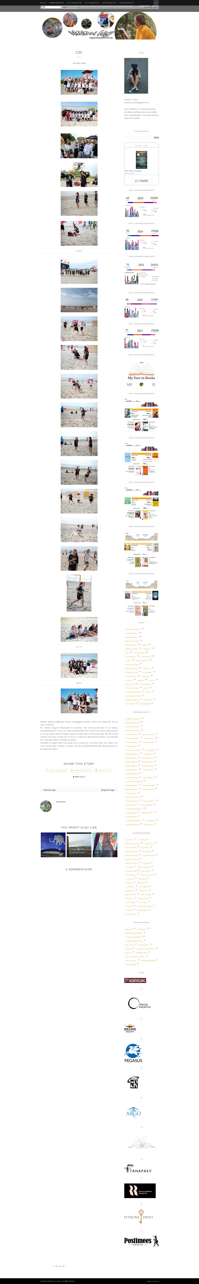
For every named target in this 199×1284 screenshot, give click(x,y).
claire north (130, 891)
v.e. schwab (141, 840)
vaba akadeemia (131, 964)
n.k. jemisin (146, 863)
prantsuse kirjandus (133, 797)
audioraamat (147, 672)
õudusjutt (147, 668)
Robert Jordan (130, 173)
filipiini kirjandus (149, 742)
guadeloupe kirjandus (133, 750)
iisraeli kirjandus (131, 758)
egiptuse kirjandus (132, 742)
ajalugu (151, 680)
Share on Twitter (82, 770)
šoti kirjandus (148, 824)
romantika (147, 649)
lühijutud (129, 680)
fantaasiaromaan (132, 633)
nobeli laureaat (131, 960)
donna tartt (143, 891)
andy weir (143, 902)
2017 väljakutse (92, 3)
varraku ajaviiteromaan (134, 933)
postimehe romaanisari (134, 937)
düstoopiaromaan (132, 664)
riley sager (129, 867)
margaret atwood (132, 851)
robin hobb (141, 883)
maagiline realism (132, 668)
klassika (128, 661)
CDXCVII (98, 844)
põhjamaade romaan (148, 960)
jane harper (142, 879)
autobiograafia (131, 676)
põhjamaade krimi (132, 672)
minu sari (129, 929)
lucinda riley (148, 844)
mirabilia (129, 949)
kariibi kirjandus (148, 770)
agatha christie (131, 847)
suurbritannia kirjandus (134, 809)
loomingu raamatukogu (134, 941)
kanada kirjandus (132, 770)
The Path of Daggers (133, 171)
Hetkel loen (141, 146)
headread (140, 680)
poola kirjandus (131, 793)
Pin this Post (105, 770)
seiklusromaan (145, 704)
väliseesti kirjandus (132, 824)
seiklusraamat (131, 704)
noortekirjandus (131, 637)
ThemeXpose (58, 1281)
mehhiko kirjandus (149, 785)
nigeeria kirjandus (132, 789)
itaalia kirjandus (147, 762)
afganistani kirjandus (133, 719)
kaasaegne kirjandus (133, 629)
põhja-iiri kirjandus (132, 801)
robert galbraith (144, 867)
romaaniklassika (142, 953)
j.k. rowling (130, 879)
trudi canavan (131, 902)
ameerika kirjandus (132, 723)
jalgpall (82, 777)
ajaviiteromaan (139, 653)
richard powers (131, 914)
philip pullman (146, 894)
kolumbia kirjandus (132, 774)
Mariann (61, 802)
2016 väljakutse (74, 3)
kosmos (146, 688)
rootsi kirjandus (149, 801)
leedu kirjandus (148, 777)
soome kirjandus (146, 805)
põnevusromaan (131, 645)
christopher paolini (145, 906)
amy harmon (143, 887)
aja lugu (128, 953)
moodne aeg (141, 929)
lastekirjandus (131, 657)
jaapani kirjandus (131, 766)
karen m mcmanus (132, 863)
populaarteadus (145, 684)
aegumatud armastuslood (145, 949)
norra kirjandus (148, 789)
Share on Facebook (58, 770)
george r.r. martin (132, 859)
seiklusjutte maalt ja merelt (135, 957)
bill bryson (129, 906)
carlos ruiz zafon (147, 875)
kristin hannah (142, 910)
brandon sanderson (133, 844)
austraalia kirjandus (133, 730)
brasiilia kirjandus (148, 734)
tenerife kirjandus (147, 813)
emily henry (145, 847)
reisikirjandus (146, 657)
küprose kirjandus (132, 777)
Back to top (152, 1281)
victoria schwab (131, 871)
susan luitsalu (143, 898)
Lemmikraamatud (56, 3)
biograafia (145, 676)
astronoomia (148, 700)
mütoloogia (130, 684)
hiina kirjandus (150, 750)
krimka (144, 645)
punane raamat (143, 945)
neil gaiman (147, 851)
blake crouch (146, 871)
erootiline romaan (132, 688)
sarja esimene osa (142, 661)
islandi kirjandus (131, 762)
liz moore (129, 883)
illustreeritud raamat (133, 692)
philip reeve (129, 898)
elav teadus (130, 945)
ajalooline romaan (132, 641)
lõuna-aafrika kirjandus (134, 781)
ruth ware (129, 840)
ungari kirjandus (131, 817)
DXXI (71, 852)
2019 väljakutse (127, 3)
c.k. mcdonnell (131, 875)
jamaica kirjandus (148, 766)
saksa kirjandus (131, 805)
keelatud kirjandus (132, 700)
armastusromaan (132, 649)
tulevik (148, 692)
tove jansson (130, 887)
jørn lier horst (131, 894)
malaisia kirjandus (132, 785)
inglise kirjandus (147, 758)
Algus (42, 3)
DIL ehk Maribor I (51, 852)
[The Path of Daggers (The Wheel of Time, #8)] (141, 168)
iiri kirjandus (148, 754)
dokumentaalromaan (133, 696)
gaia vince (129, 910)
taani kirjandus (131, 813)
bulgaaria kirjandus (132, 738)
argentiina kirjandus (133, 727)
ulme (127, 653)
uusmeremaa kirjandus (133, 821)
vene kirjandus (150, 821)
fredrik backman (148, 855)
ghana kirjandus (131, 746)
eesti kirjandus (149, 738)
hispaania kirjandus (132, 754)
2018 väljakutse (109, 3)
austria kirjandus (132, 734)
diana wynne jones (132, 855)
